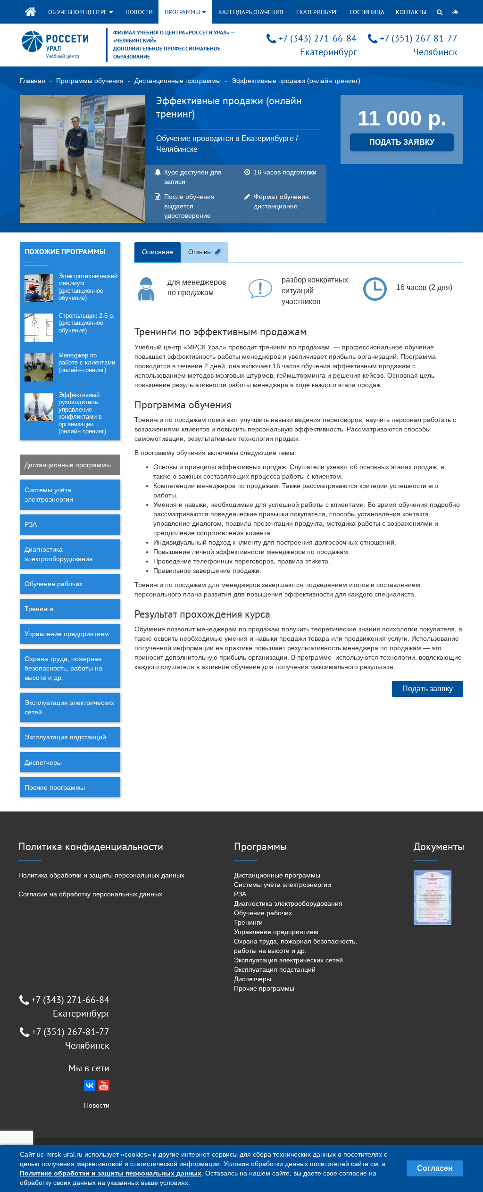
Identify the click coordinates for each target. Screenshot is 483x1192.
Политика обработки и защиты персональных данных (101, 875)
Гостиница (367, 12)
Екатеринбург (317, 12)
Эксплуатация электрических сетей (69, 707)
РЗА (31, 524)
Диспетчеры (43, 762)
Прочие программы (55, 787)
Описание (157, 252)
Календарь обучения (250, 12)
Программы (183, 12)
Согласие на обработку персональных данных (90, 894)
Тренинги (39, 609)
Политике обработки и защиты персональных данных (110, 1173)
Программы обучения (90, 80)
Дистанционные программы (177, 80)
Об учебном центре (78, 12)
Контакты (411, 12)
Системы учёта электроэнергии (49, 494)
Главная (32, 80)
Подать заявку (427, 689)
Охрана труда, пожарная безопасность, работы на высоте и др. (63, 668)
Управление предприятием (67, 633)
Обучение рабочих (54, 584)
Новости (139, 12)
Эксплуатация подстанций (65, 737)
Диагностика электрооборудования (59, 554)
